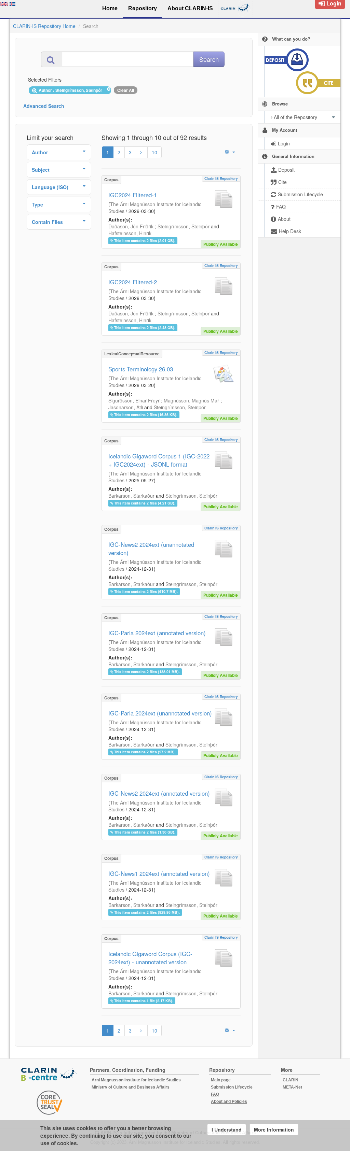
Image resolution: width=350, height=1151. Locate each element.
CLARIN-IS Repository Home (44, 26)
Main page (221, 1080)
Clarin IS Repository (221, 178)
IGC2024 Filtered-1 (132, 195)
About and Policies (229, 1101)
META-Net (292, 1087)
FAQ (215, 1094)
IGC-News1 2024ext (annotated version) (159, 873)
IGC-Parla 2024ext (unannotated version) (160, 713)
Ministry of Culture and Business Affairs (131, 1087)
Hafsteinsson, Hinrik (129, 233)
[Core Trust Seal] (49, 1102)
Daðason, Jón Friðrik (130, 226)
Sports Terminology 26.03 (140, 369)
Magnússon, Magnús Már (191, 400)
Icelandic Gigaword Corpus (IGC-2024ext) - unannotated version (150, 958)
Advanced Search (43, 105)
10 (154, 152)
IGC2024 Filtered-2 (132, 282)
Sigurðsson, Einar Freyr (134, 400)
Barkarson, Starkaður (131, 495)
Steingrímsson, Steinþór (184, 226)
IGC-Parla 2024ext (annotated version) (157, 633)
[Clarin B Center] (49, 1075)
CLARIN (290, 1080)
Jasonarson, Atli (125, 407)
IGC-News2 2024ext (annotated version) (159, 793)
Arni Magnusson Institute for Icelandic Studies (136, 1080)
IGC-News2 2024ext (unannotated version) (151, 548)
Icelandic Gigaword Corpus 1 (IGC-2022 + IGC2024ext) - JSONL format (159, 460)
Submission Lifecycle (232, 1087)
